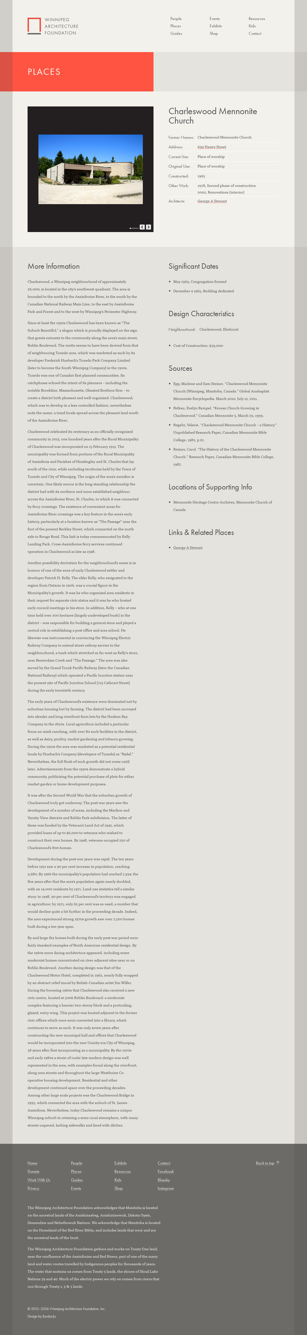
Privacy (33, 1188)
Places (175, 26)
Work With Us (39, 1180)
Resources (257, 18)
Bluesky (164, 1180)
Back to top (265, 1163)
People (176, 18)
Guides (176, 33)
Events (215, 18)
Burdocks (49, 1316)
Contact (255, 33)
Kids (252, 26)
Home (32, 1163)
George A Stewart (212, 201)
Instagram (166, 1188)
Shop (214, 33)
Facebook (166, 1171)
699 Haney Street (212, 147)
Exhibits (216, 26)
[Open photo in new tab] (91, 169)
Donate (33, 1171)
